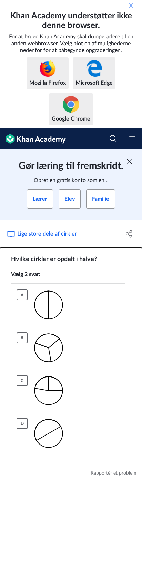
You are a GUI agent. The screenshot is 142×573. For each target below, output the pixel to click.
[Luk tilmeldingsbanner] (129, 162)
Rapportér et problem (113, 473)
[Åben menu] (132, 139)
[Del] (129, 234)
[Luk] (130, 5)
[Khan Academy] (33, 139)
